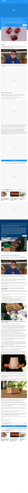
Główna (2, 2)
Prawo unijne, (21, 428)
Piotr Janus (6, 197)
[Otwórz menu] (25, 1)
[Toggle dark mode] (24, 1)
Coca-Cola (4, 46)
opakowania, (13, 428)
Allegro (5, 291)
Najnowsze (5, 2)
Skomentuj (4, 42)
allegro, (7, 428)
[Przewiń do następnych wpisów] (26, 195)
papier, (18, 428)
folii (16, 407)
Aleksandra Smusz (3, 235)
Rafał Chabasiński (24, 197)
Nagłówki (3, 44)
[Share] (25, 42)
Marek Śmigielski (15, 197)
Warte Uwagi (20, 430)
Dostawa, (9, 428)
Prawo (9, 2)
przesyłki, (24, 428)
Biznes (12, 2)
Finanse (15, 2)
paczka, (16, 428)
